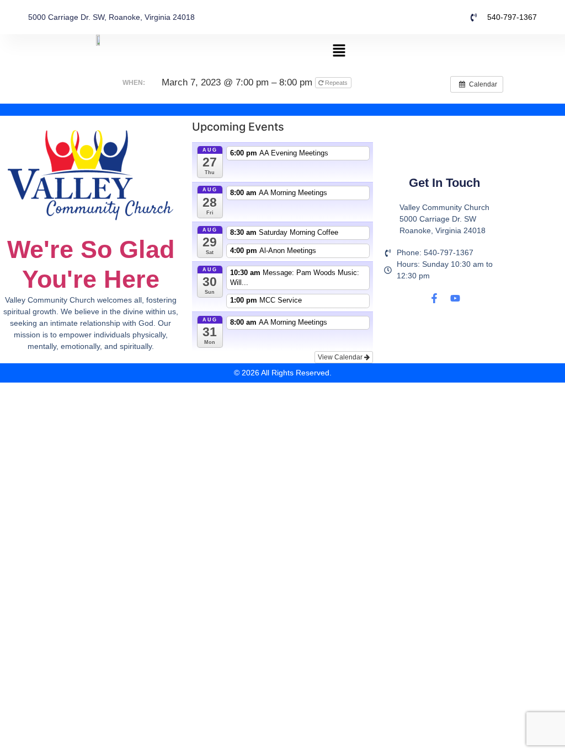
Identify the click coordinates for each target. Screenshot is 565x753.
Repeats (336, 82)
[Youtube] (455, 298)
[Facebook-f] (434, 298)
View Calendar (341, 357)
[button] (339, 51)
